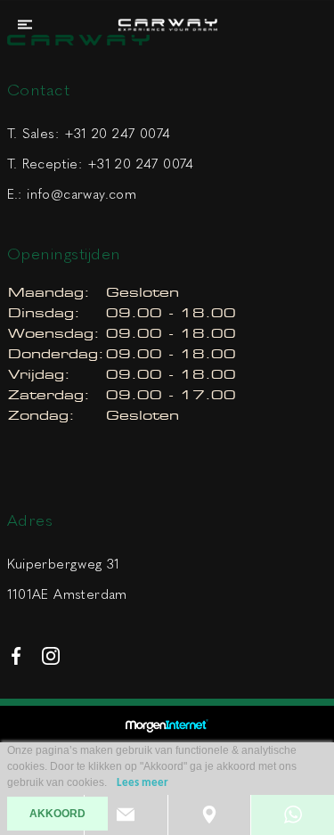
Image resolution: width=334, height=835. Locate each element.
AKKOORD (57, 813)
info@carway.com (81, 194)
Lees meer (142, 783)
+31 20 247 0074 (117, 134)
